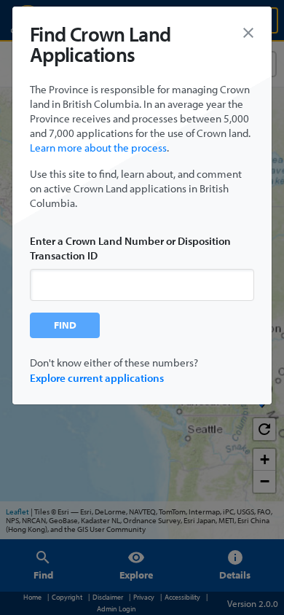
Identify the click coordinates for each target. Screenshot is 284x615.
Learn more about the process (98, 147)
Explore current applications (97, 378)
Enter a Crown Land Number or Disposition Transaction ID (130, 248)
